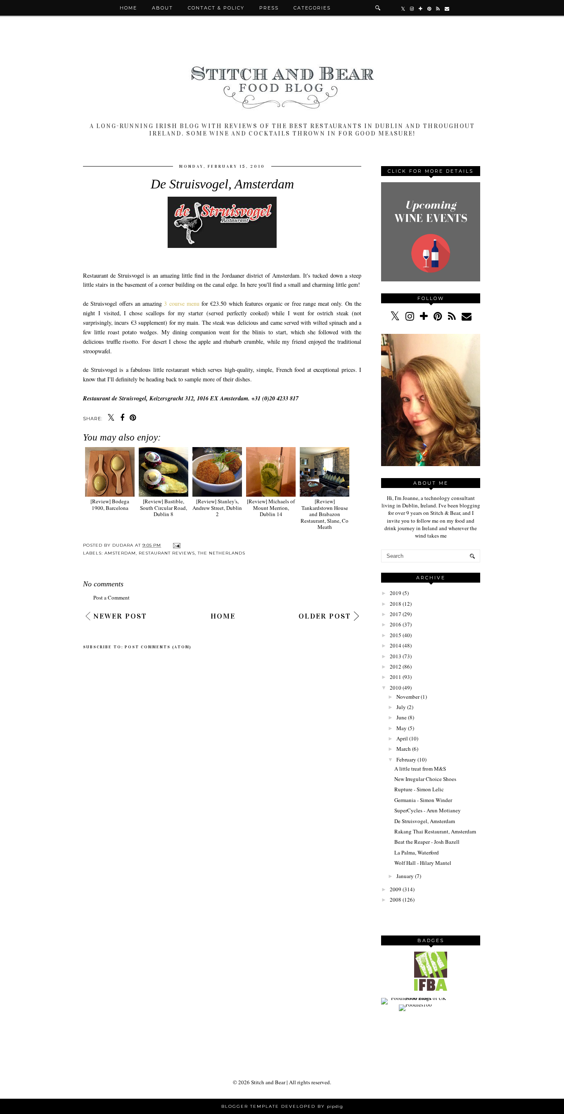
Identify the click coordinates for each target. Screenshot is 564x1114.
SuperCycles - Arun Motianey (427, 810)
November (407, 696)
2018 (395, 603)
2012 (395, 666)
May (401, 728)
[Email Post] (175, 545)
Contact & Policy (216, 8)
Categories (312, 8)
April (402, 738)
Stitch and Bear (268, 1082)
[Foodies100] (415, 1004)
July (401, 707)
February (406, 759)
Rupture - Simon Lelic (419, 789)
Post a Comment (111, 597)
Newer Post (120, 616)
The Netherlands (221, 553)
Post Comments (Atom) (158, 647)
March (403, 748)
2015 (395, 635)
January (405, 876)
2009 (395, 889)
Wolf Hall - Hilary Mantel (422, 862)
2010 (395, 687)
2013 (395, 656)
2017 (395, 614)
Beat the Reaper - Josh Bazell (427, 841)
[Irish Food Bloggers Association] (430, 989)
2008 (395, 899)
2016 (395, 624)
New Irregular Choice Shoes (425, 779)
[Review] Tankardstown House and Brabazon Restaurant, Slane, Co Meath (324, 514)
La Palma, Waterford (416, 852)
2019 (395, 593)
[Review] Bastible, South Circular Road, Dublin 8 (163, 507)
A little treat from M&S (420, 768)
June (401, 717)
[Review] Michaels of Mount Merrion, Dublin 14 (271, 507)
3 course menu (181, 303)
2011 (395, 677)
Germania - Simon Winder (423, 800)
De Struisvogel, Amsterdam (424, 821)
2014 (395, 645)
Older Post (325, 616)
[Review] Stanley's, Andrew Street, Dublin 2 (217, 507)
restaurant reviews (167, 553)
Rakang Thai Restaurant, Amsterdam (435, 831)
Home (128, 8)
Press (269, 8)
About (162, 8)
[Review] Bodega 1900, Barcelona (109, 504)
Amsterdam (120, 553)
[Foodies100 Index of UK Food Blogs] (415, 998)
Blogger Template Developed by (282, 1106)
